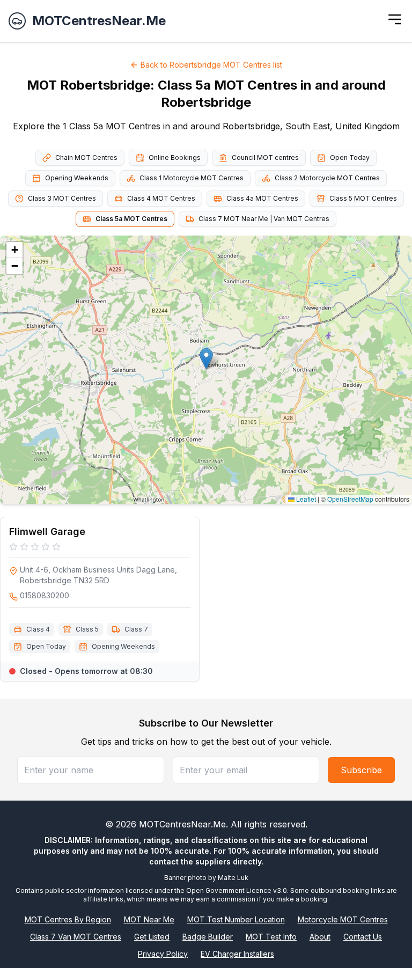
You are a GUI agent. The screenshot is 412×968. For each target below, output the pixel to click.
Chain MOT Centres (86, 157)
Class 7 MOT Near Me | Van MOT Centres (263, 219)
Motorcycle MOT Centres (343, 919)
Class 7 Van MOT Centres (75, 936)
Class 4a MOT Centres (262, 198)
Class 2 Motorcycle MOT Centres (327, 178)
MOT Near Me (149, 919)
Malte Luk (233, 878)
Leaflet (305, 498)
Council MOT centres (265, 157)
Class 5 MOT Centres (363, 198)
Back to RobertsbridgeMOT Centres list (211, 64)
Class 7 (136, 629)
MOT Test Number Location (236, 919)
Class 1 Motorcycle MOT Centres (191, 178)
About (320, 936)
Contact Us (362, 936)
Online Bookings (175, 157)
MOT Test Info (271, 936)
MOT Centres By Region (68, 919)
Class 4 (38, 629)
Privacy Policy (163, 953)
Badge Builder (207, 936)
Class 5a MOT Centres (131, 219)
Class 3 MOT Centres (62, 198)
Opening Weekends (76, 178)
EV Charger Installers (237, 953)
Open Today (350, 157)
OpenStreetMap (350, 498)
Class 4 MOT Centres (161, 198)
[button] (206, 359)
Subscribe (361, 770)
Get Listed (152, 936)
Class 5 (87, 629)
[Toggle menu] (394, 19)
